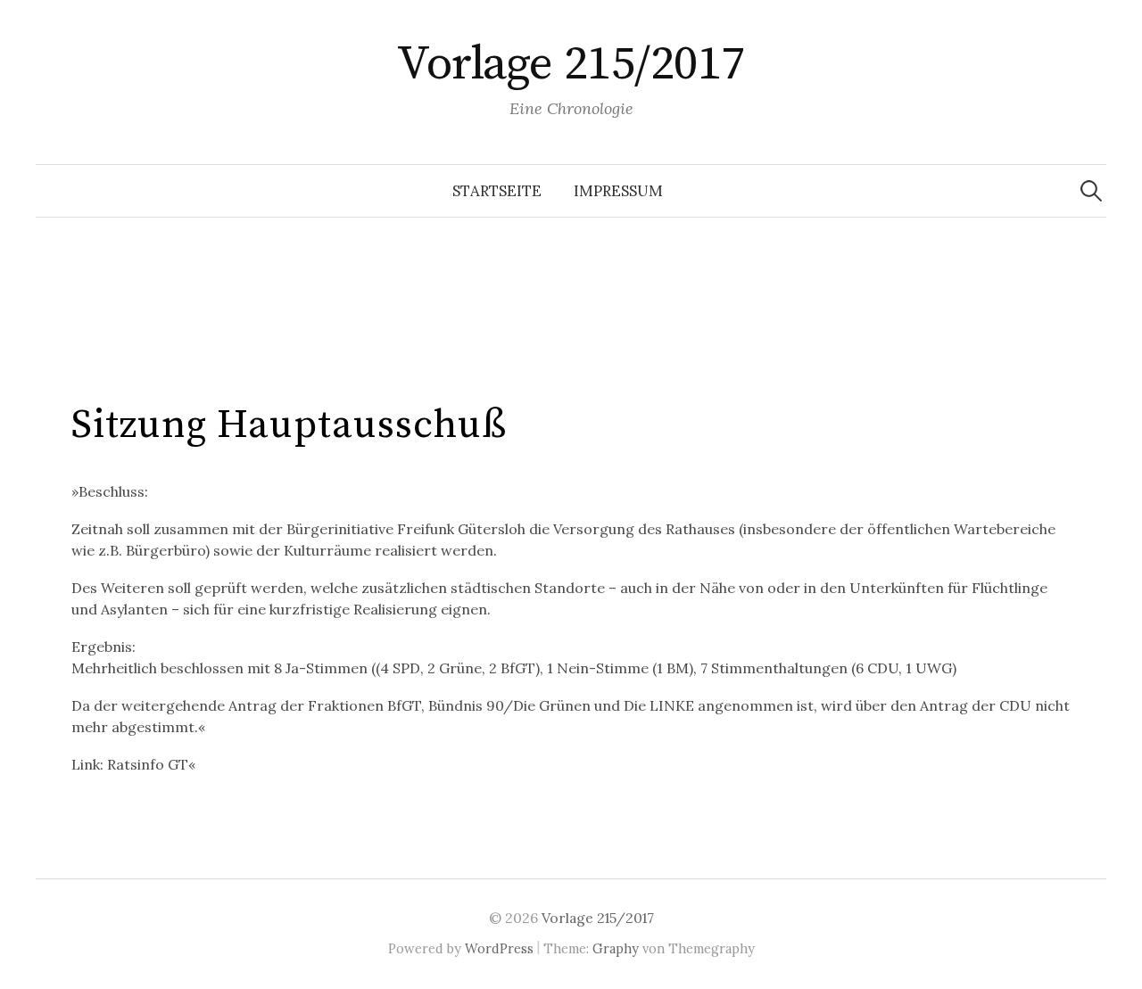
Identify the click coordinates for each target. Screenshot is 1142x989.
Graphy (615, 948)
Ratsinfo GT (147, 764)
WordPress (499, 948)
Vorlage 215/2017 (570, 64)
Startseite (497, 191)
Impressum (618, 191)
